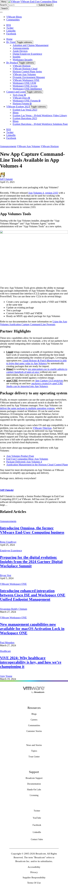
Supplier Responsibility (34, 877)
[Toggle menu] (1, 12)
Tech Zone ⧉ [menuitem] (19, 95)
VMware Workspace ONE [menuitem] (26, 80)
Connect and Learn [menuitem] (15, 91)
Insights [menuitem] (16, 56)
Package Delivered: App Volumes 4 (24, 461)
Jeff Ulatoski (6, 179)
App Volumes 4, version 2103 (43, 192)
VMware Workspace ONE (13, 584)
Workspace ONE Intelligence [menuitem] (27, 88)
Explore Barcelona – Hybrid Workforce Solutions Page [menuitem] (40, 124)
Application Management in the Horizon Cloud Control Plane (37, 464)
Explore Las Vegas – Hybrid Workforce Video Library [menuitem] (40, 115)
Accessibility (34, 867)
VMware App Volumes (28, 146)
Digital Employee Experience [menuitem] (27, 54)
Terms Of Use (34, 882)
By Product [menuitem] (12, 62)
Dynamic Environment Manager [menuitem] (29, 77)
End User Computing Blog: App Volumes (27, 459)
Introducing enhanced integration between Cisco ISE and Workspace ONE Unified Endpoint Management (32, 595)
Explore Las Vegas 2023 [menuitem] (25, 109)
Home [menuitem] (9, 39)
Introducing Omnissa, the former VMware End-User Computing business (32, 530)
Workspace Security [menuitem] (23, 59)
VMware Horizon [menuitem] (22, 65)
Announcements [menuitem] (21, 48)
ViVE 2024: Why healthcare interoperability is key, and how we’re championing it (30, 662)
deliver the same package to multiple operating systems (27, 408)
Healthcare (5, 651)
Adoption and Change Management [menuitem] (30, 45)
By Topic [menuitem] (11, 42)
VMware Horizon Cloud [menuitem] (25, 68)
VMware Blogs (14, 16)
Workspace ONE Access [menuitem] (25, 86)
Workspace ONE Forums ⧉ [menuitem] (26, 100)
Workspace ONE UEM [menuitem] (24, 83)
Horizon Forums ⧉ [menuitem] (22, 103)
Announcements (8, 146)
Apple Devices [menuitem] (20, 51)
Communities (13, 19)
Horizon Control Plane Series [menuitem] (27, 71)
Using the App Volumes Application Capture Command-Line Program (33, 323)
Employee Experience (11, 550)
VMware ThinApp (42, 428)
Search (3, 5)
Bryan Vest (5, 575)
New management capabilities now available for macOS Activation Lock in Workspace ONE (32, 628)
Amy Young (6, 676)
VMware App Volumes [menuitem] (24, 74)
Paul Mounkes (7, 642)
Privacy (34, 872)
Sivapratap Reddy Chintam (13, 609)
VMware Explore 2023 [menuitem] (18, 106)
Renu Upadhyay (8, 542)
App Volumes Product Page (20, 456)
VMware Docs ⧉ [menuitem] (21, 97)
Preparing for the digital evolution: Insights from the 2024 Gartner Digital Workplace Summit (31, 561)
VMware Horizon (50, 146)
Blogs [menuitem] (16, 112)
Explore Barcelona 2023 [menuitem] (25, 118)
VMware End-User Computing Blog (38, 1)
